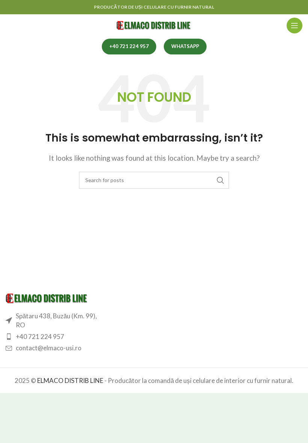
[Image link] (47, 297)
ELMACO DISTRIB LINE (70, 380)
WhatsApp (185, 46)
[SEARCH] (220, 180)
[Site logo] (154, 25)
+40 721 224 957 (129, 46)
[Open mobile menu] (294, 25)
